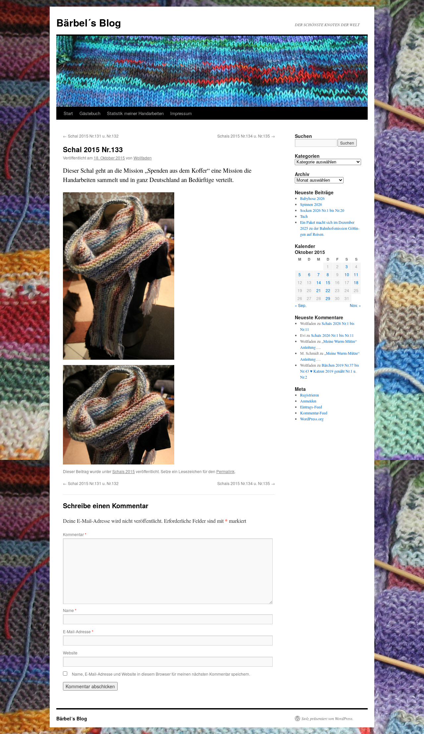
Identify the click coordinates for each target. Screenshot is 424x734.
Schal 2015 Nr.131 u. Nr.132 (91, 136)
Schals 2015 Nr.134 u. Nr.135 (246, 136)
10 (346, 274)
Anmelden (308, 400)
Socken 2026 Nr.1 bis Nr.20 (322, 210)
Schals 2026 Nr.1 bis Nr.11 (332, 335)
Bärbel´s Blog (88, 22)
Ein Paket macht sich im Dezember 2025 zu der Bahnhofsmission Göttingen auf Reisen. (329, 228)
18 (356, 282)
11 (356, 274)
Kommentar (74, 534)
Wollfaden (142, 157)
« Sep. (300, 305)
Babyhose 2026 (312, 198)
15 (328, 282)
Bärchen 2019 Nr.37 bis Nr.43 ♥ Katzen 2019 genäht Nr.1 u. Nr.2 (329, 371)
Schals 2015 (123, 471)
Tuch (304, 216)
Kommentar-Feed (313, 412)
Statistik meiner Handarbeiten (135, 113)
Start (68, 113)
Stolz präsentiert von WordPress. (327, 718)
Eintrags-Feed (311, 406)
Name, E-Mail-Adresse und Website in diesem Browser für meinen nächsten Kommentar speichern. (161, 674)
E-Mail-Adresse (78, 631)
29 (328, 298)
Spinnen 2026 (311, 204)
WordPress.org (312, 418)
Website (70, 652)
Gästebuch (90, 113)
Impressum (181, 113)
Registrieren (309, 395)
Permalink (225, 471)
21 (318, 290)
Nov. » (355, 305)
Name (70, 610)
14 (318, 282)
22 (328, 290)
